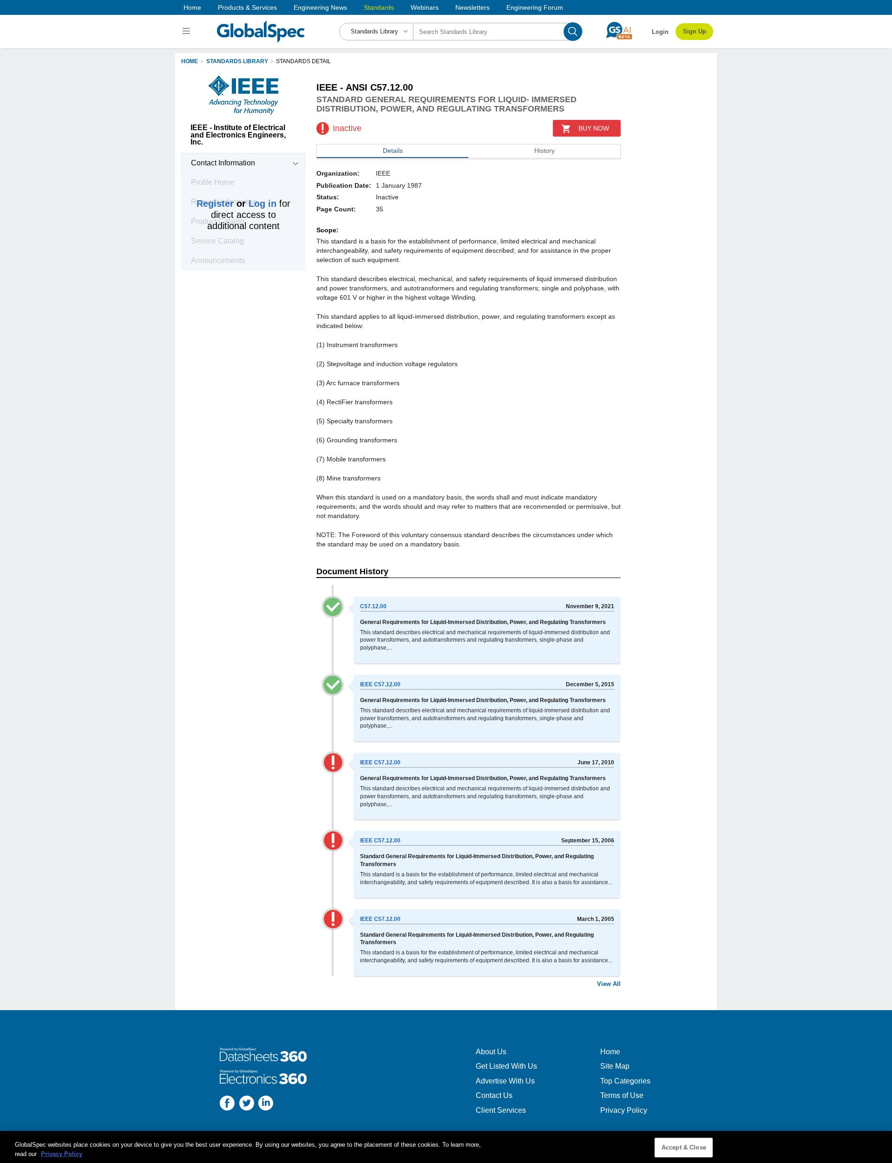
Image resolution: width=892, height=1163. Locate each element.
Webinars (425, 7)
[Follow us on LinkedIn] (265, 1104)
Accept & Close (684, 1147)
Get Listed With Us (506, 1066)
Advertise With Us (505, 1081)
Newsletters (472, 7)
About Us (491, 1052)
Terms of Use (621, 1095)
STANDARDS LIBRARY (237, 61)
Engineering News (320, 7)
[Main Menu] (187, 32)
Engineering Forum (534, 7)
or (236, 203)
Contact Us (494, 1095)
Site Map (615, 1066)
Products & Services (247, 7)
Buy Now (593, 128)
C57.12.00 (373, 606)
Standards (379, 7)
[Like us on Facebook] (227, 1104)
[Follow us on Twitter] (246, 1104)
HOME (189, 61)
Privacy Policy (623, 1110)
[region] (446, 1147)
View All (609, 983)
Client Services (501, 1110)
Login (660, 31)
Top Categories (625, 1081)
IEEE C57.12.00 (380, 684)
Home (192, 7)
